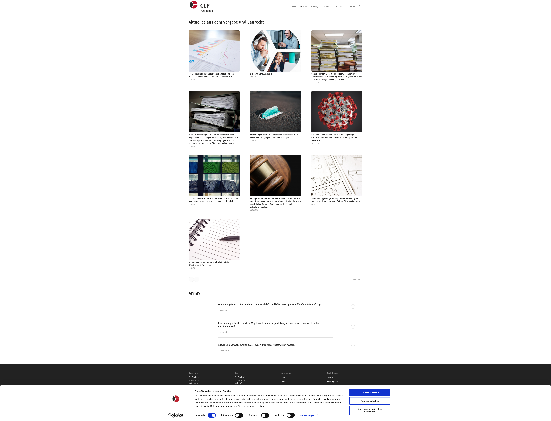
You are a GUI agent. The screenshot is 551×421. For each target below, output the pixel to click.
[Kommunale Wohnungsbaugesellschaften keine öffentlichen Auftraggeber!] (214, 239)
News (222, 310)
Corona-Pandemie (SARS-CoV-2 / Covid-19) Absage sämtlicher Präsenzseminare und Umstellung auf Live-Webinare (334, 137)
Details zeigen (307, 415)
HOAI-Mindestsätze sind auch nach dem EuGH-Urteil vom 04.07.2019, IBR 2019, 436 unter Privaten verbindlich (213, 200)
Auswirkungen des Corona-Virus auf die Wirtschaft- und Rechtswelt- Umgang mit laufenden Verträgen (274, 136)
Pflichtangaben (332, 381)
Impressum (331, 377)
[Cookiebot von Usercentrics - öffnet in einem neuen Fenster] (175, 415)
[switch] (239, 415)
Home (283, 377)
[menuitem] (294, 6)
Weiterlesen (353, 306)
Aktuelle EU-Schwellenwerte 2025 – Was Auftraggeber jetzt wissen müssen (256, 344)
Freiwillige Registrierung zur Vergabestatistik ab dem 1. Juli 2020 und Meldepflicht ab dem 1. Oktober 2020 (212, 75)
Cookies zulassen (370, 392)
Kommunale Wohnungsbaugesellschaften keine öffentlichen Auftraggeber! (209, 263)
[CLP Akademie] (204, 6)
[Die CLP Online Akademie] (275, 51)
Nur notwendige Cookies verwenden (369, 410)
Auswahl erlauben (370, 401)
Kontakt (284, 381)
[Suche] (359, 6)
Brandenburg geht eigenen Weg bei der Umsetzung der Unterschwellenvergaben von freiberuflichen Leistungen (335, 200)
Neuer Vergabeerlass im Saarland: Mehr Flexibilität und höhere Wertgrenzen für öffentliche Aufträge (269, 304)
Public (227, 310)
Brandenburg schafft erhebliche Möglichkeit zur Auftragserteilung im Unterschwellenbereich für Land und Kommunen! (269, 324)
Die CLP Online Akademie (261, 73)
